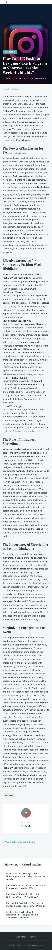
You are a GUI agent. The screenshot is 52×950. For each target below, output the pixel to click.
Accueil (6, 89)
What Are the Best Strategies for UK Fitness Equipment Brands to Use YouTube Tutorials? (25, 876)
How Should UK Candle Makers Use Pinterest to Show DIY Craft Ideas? (22, 895)
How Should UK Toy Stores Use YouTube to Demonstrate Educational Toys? (25, 886)
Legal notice (21, 937)
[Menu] (46, 2)
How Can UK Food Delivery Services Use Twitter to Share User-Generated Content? (25, 904)
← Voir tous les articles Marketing (19, 842)
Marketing (10, 52)
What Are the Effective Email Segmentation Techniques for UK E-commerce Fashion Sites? (22, 915)
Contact (32, 937)
